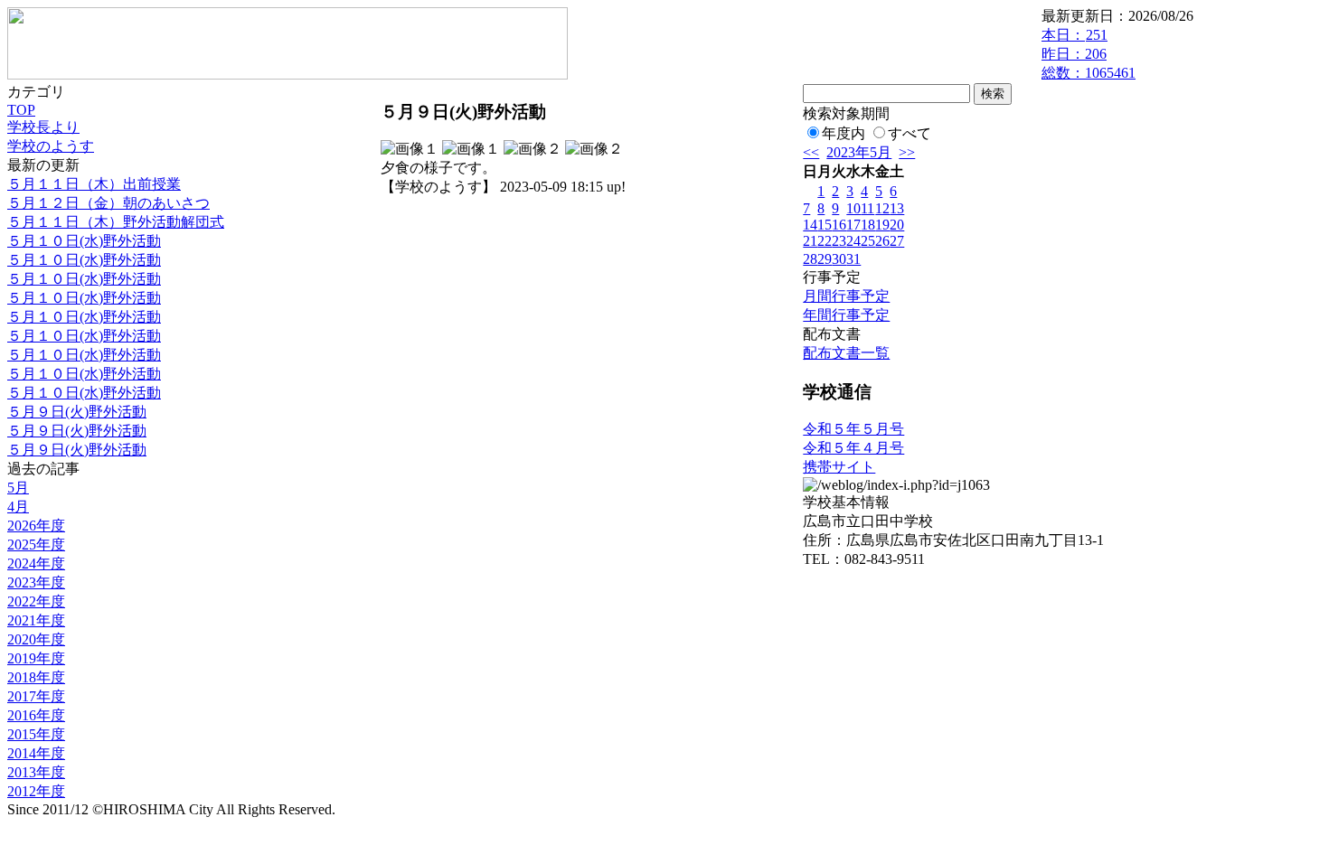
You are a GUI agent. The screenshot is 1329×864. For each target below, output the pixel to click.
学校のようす (50, 146)
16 (839, 224)
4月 (18, 506)
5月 (18, 487)
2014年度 (36, 753)
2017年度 (36, 696)
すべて (909, 133)
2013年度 (36, 772)
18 (868, 224)
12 (882, 208)
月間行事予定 (846, 296)
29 (824, 259)
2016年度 (36, 715)
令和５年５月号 (853, 429)
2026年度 (36, 525)
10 (853, 208)
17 (853, 224)
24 (853, 241)
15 (824, 224)
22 (824, 241)
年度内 (843, 133)
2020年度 (36, 639)
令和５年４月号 (853, 447)
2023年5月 (858, 152)
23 (839, 241)
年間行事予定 (846, 315)
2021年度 (36, 620)
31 (853, 259)
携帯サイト (839, 466)
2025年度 (36, 544)
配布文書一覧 (846, 353)
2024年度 (36, 563)
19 (882, 224)
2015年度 (36, 734)
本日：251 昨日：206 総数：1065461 (1089, 53)
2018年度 (36, 677)
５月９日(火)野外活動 (76, 411)
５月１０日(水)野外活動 (84, 241)
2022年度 (36, 601)
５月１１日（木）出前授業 (94, 184)
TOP (21, 109)
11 (867, 208)
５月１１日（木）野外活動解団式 (115, 222)
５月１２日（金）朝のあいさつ (108, 203)
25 (868, 241)
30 (839, 259)
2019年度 (36, 658)
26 (882, 241)
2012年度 (36, 791)
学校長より (43, 127)
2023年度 (36, 582)
